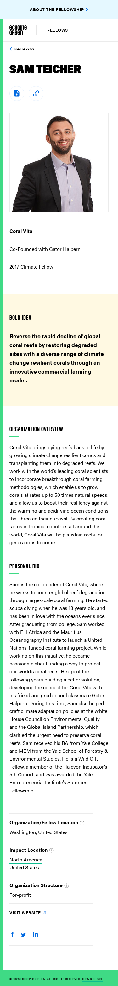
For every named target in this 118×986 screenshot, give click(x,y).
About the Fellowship (57, 9)
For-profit (20, 894)
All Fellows (24, 49)
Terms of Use (92, 979)
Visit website (25, 912)
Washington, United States (38, 832)
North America (25, 859)
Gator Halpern (65, 248)
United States (24, 867)
